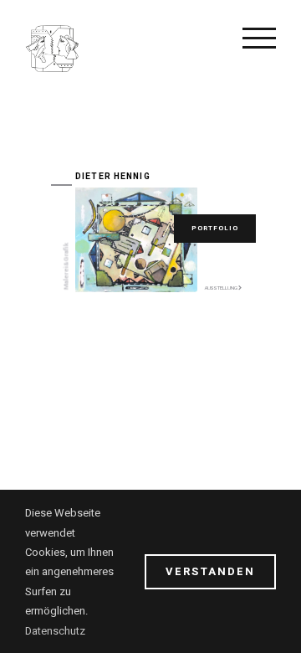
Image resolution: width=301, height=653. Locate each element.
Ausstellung (221, 288)
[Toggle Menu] (259, 38)
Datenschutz (55, 631)
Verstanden (210, 571)
